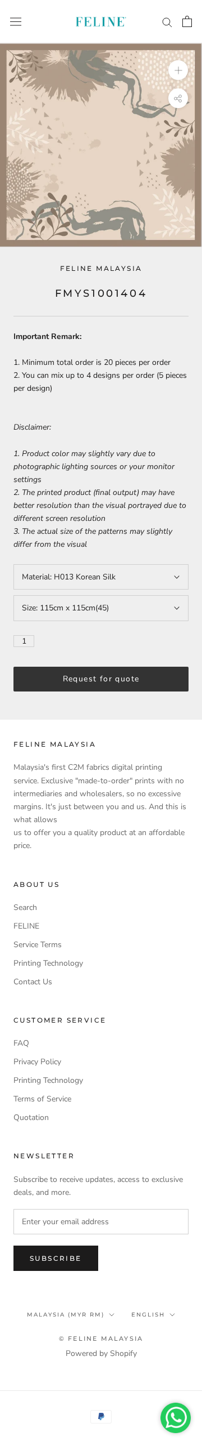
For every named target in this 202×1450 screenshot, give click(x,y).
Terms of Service (42, 1099)
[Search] (167, 21)
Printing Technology (48, 963)
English (148, 1314)
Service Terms (37, 944)
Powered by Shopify (101, 1353)
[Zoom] (178, 70)
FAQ (21, 1043)
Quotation (31, 1117)
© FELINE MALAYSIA (101, 1338)
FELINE (26, 926)
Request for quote (101, 678)
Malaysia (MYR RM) (65, 1314)
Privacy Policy (37, 1061)
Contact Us (32, 981)
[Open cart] (187, 21)
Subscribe (56, 1258)
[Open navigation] (15, 21)
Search (25, 907)
